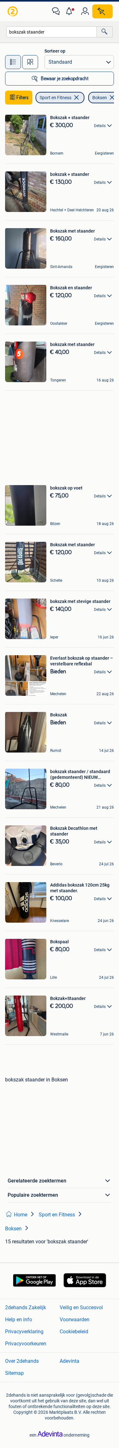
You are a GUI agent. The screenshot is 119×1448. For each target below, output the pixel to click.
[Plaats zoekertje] (102, 11)
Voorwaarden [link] (74, 1320)
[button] (70, 11)
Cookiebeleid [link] (74, 1332)
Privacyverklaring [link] (24, 1332)
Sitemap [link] (14, 1373)
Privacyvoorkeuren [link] (25, 1344)
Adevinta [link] (69, 1361)
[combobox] (51, 31)
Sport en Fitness (55, 97)
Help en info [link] (18, 1320)
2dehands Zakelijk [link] (25, 1307)
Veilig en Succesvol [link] (81, 1307)
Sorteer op (54, 51)
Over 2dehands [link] (22, 1361)
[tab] (13, 62)
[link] (13, 11)
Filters (23, 97)
